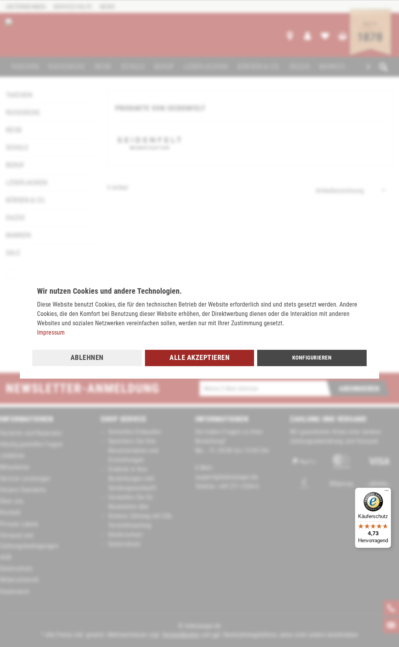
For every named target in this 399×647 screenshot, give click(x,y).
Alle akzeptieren (199, 357)
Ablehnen (87, 357)
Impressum (51, 332)
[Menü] (386, 492)
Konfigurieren (312, 357)
